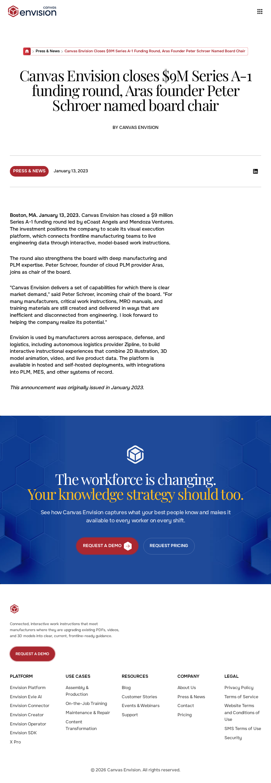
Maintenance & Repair (88, 713)
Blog (126, 687)
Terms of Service (241, 697)
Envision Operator (28, 724)
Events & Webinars (140, 705)
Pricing (184, 715)
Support (130, 715)
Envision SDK (23, 733)
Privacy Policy (238, 687)
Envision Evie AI (26, 697)
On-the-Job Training (86, 703)
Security (233, 738)
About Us (186, 687)
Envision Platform (28, 687)
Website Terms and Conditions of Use (242, 712)
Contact (185, 705)
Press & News (48, 51)
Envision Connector (29, 705)
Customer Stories (139, 697)
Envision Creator (27, 715)
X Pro (15, 742)
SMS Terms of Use (242, 728)
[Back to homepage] (32, 11)
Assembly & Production (77, 691)
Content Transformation (81, 725)
